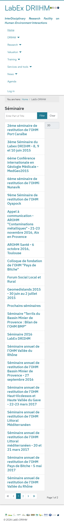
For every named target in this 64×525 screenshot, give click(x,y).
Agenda (11, 81)
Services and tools (17, 66)
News (10, 74)
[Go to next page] (28, 496)
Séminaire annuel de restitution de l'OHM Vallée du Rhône (23, 482)
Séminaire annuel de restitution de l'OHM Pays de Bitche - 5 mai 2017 (24, 463)
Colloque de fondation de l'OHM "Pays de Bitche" (24, 265)
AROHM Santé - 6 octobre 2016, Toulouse (20, 248)
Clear (52, 115)
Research (12, 44)
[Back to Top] (59, 519)
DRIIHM (11, 37)
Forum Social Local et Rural (24, 279)
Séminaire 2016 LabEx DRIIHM (19, 336)
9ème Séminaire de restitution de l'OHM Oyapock (22, 199)
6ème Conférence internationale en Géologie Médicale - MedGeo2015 (22, 164)
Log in (11, 91)
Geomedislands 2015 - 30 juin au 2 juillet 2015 (24, 293)
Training (12, 59)
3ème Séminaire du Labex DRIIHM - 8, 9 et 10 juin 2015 (23, 146)
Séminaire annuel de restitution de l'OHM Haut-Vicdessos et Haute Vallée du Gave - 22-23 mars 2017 (24, 395)
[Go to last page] (34, 496)
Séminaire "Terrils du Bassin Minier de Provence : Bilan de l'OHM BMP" (23, 319)
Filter (42, 115)
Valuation (12, 52)
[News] (16, 74)
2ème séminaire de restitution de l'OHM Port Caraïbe (22, 129)
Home (10, 30)
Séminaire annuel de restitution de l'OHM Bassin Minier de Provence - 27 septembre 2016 (23, 371)
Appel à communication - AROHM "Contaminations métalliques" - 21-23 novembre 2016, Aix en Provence (23, 224)
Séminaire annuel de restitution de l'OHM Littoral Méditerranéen (23, 418)
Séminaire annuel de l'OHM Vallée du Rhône (23, 350)
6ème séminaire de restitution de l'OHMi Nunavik (23, 182)
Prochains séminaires (24, 305)
